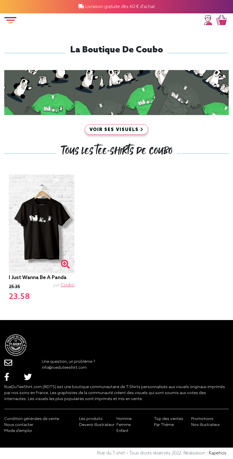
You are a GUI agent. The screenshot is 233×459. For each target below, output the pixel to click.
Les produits (91, 419)
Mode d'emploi (18, 431)
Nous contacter (18, 425)
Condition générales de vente (31, 419)
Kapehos (217, 453)
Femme (123, 425)
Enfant (122, 431)
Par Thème (164, 425)
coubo (67, 285)
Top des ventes (168, 419)
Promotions (202, 419)
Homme (124, 419)
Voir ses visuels (115, 129)
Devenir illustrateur (97, 425)
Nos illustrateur (205, 425)
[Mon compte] (208, 19)
